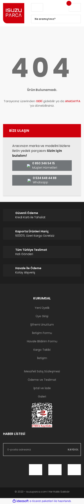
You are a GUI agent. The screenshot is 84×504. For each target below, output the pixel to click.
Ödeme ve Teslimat (42, 380)
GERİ (39, 101)
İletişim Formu (42, 333)
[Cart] (75, 7)
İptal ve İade (42, 388)
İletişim (42, 358)
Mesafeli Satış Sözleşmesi (42, 371)
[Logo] (14, 13)
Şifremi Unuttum (42, 325)
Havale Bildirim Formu (42, 341)
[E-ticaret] (41, 501)
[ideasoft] (20, 501)
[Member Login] (37, 7)
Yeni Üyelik (42, 308)
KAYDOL (73, 449)
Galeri (42, 396)
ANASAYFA (72, 101)
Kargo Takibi (42, 350)
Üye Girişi (42, 316)
